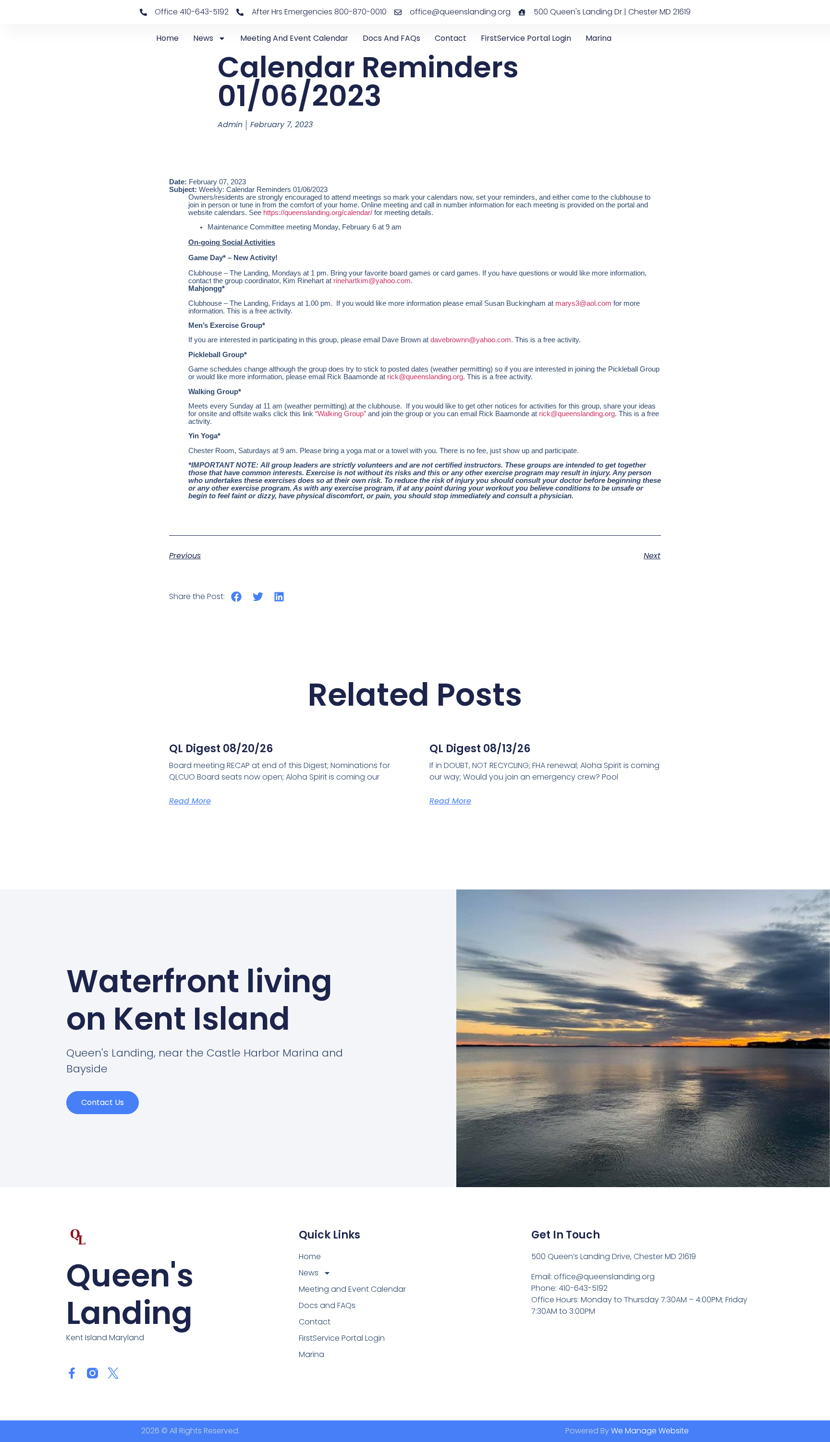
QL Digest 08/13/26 (479, 748)
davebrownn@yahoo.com (470, 340)
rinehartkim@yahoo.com (372, 281)
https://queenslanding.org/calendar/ (318, 212)
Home (167, 38)
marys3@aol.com (583, 303)
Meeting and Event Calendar (294, 38)
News (203, 38)
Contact (450, 38)
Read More (190, 800)
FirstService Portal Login (526, 38)
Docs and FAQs (391, 38)
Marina (598, 38)
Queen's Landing (130, 1294)
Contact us (102, 1102)
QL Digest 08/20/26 (221, 748)
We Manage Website (650, 1430)
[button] (236, 596)
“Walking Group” (340, 414)
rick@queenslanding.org (425, 377)
